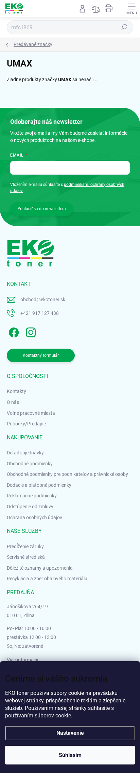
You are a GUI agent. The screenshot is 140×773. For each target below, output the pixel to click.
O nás (13, 402)
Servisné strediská (26, 557)
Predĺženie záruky (25, 546)
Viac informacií (22, 659)
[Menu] (131, 8)
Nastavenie (70, 733)
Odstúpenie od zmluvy (30, 506)
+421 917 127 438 (39, 313)
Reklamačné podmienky (32, 495)
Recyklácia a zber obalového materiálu (47, 578)
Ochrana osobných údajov (34, 517)
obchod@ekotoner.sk (42, 299)
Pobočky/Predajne (26, 423)
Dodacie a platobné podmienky (39, 485)
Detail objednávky (25, 452)
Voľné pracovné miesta (31, 413)
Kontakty (16, 391)
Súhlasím (70, 755)
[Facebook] (13, 331)
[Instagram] (30, 331)
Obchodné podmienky (30, 463)
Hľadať (124, 27)
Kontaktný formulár (41, 355)
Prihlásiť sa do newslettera (41, 208)
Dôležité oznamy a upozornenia (40, 568)
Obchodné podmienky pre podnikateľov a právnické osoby (67, 474)
